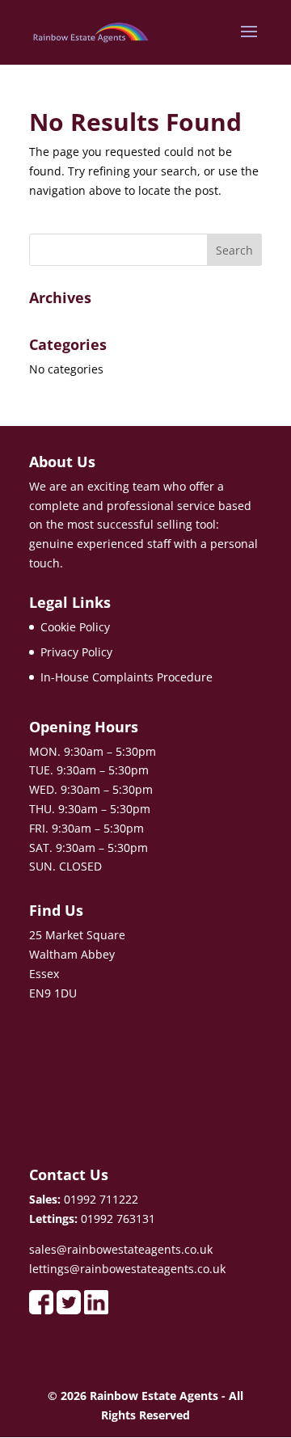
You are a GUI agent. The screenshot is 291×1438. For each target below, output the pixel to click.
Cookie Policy (75, 627)
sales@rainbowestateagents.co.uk (121, 1249)
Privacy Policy (76, 652)
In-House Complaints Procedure (126, 677)
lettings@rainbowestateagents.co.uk (127, 1268)
